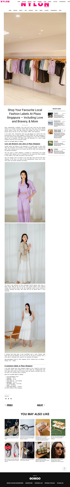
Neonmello (9, 382)
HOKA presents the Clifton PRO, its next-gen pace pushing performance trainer (59, 116)
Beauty (20, 10)
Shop (60, 10)
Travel (41, 10)
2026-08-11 (63, 121)
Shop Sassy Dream (11, 386)
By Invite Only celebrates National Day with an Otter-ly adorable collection (59, 144)
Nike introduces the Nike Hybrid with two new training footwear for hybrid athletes (59, 152)
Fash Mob (9, 379)
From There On (10, 380)
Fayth (8, 385)
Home (10, 10)
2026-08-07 (65, 131)
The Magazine (54, 10)
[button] (6, 398)
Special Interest (57, 131)
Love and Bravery (29, 133)
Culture (46, 10)
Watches (31, 10)
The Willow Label (11, 383)
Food (36, 10)
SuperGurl (9, 378)
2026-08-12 (63, 113)
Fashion (15, 10)
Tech (26, 10)
